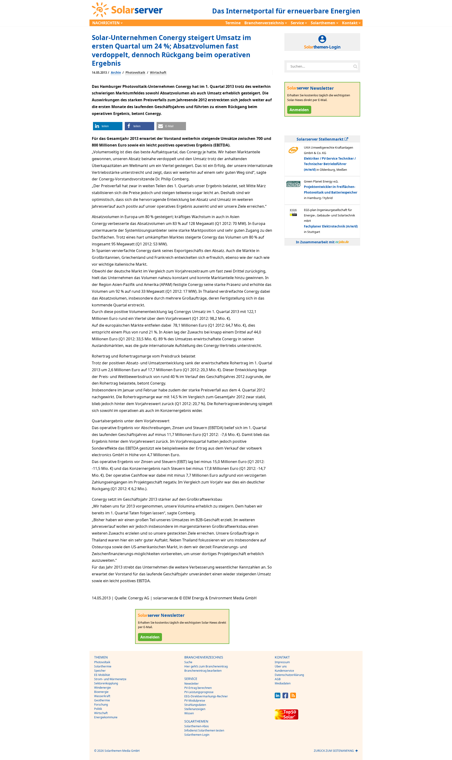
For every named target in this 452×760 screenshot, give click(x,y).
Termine (233, 22)
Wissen (189, 713)
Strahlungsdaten (195, 705)
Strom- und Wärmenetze (110, 679)
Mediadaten (283, 683)
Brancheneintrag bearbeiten (203, 671)
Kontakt (350, 22)
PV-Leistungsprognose (199, 692)
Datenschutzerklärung (289, 675)
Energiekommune (105, 717)
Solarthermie (102, 666)
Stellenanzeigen (194, 709)
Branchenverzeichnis (264, 22)
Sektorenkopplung (106, 683)
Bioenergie (101, 692)
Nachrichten (106, 22)
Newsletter (191, 684)
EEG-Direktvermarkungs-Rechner (206, 696)
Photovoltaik (135, 72)
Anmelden (150, 637)
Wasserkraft (102, 696)
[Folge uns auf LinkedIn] (277, 697)
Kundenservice (284, 671)
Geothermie (102, 700)
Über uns (281, 666)
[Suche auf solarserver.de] (355, 66)
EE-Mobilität (102, 675)
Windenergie (102, 688)
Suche (188, 662)
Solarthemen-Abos (196, 726)
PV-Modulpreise (194, 701)
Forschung (101, 705)
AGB (278, 679)
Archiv (116, 72)
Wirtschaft (158, 72)
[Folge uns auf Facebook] (285, 697)
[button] (107, 126)
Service (297, 22)
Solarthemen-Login (196, 735)
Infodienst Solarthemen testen (204, 730)
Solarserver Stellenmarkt (320, 139)
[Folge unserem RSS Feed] (293, 697)
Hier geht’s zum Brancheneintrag (206, 666)
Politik (98, 709)
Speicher (100, 671)
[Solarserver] (127, 9)
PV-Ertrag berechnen (198, 688)
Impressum (282, 662)
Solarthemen (323, 22)
